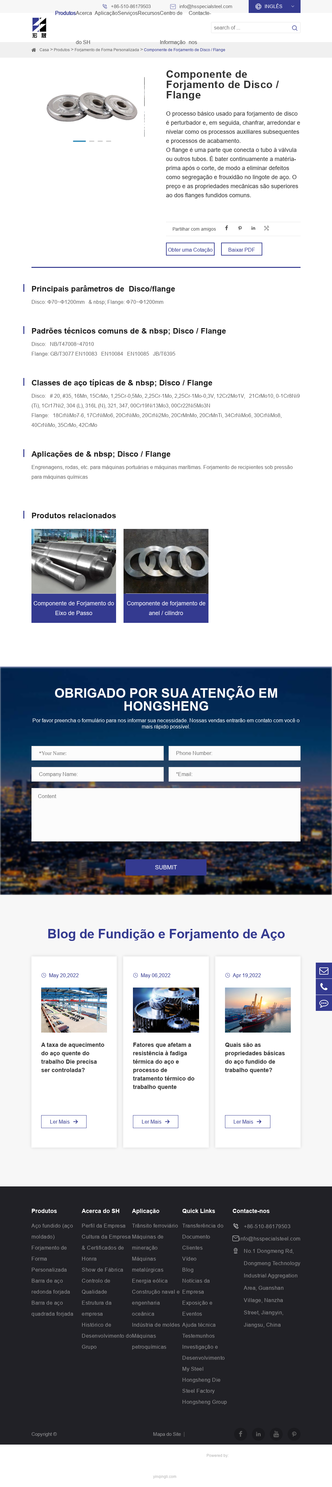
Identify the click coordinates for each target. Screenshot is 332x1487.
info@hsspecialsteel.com (270, 1238)
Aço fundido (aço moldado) (52, 1231)
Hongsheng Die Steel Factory (201, 1385)
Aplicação (146, 1211)
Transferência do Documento (202, 1231)
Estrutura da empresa (97, 1308)
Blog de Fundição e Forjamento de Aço (166, 933)
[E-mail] (324, 970)
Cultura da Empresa (106, 1237)
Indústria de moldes (156, 1325)
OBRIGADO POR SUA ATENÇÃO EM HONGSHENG (166, 700)
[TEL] (324, 987)
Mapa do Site (167, 1434)
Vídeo (189, 1259)
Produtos (62, 49)
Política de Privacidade (177, 1455)
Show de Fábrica (103, 1270)
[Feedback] (324, 1003)
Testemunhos (198, 1336)
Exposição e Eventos (197, 1308)
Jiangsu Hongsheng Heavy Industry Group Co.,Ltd (84, 1455)
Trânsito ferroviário (155, 1226)
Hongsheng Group (204, 1402)
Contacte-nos (251, 1211)
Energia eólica (150, 1281)
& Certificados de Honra (103, 1253)
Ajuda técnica (199, 1325)
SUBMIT (166, 867)
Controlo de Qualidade (96, 1286)
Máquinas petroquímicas (149, 1341)
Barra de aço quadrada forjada (52, 1308)
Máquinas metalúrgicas (147, 1264)
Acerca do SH (101, 1211)
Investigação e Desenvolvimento (203, 1352)
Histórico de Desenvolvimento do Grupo (107, 1336)
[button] (79, 141)
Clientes (192, 1248)
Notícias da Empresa (196, 1286)
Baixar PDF (241, 250)
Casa (44, 49)
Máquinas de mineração (148, 1242)
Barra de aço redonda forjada (50, 1286)
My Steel (193, 1369)
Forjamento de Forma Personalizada (107, 49)
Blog (188, 1270)
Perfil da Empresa (104, 1226)
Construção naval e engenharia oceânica (156, 1303)
